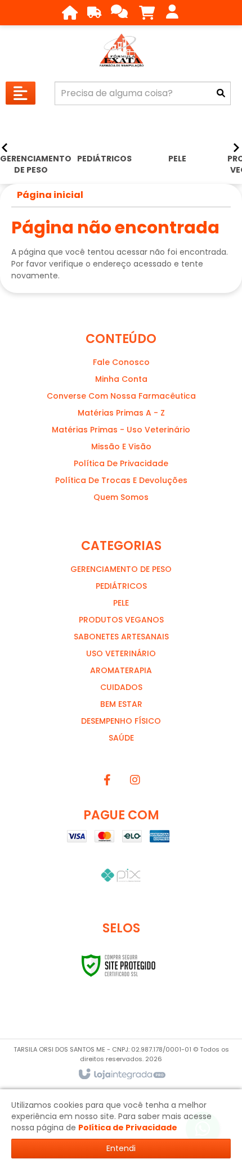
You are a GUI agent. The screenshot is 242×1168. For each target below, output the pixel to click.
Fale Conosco (121, 362)
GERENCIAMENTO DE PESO (121, 569)
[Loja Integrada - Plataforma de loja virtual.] (121, 1074)
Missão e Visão (121, 446)
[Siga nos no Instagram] (135, 780)
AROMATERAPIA (121, 670)
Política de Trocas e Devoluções (121, 480)
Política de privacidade (121, 463)
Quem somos (121, 497)
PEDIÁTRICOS (121, 586)
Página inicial (50, 194)
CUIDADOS (121, 687)
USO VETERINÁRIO (121, 653)
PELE (121, 602)
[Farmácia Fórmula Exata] (121, 50)
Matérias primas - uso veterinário (121, 429)
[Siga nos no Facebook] (107, 780)
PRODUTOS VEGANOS (121, 619)
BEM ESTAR (121, 704)
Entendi (121, 1148)
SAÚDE (121, 737)
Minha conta (121, 379)
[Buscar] (221, 93)
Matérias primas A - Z (121, 412)
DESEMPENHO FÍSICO (121, 721)
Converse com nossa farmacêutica (121, 396)
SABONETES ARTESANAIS (121, 636)
